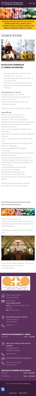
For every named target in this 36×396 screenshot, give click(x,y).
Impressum (13, 393)
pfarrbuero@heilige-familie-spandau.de (18, 358)
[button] (32, 3)
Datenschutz (23, 393)
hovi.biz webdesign (24, 383)
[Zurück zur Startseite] (12, 3)
